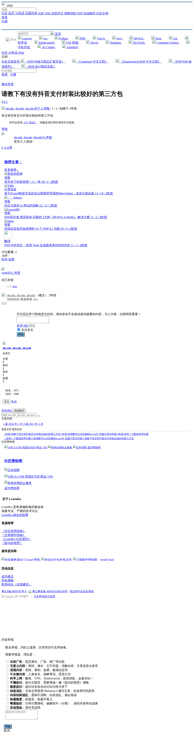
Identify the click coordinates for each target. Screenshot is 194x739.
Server (94, 42)
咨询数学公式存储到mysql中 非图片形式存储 (89, 434)
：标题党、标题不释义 (31, 699)
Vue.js (101, 38)
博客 (7, 177)
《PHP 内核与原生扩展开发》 (44, 61)
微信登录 (8, 84)
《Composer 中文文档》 (92, 61)
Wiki (21, 52)
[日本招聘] (80, 447)
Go (45, 38)
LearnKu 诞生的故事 (15, 515)
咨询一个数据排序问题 (133, 434)
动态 (11, 13)
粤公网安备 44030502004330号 (50, 591)
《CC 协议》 (29, 122)
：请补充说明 (25, 707)
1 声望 (16, 272)
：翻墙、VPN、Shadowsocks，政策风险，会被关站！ (51, 678)
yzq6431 (7, 272)
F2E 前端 (72, 42)
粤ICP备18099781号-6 (14, 591)
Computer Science (167, 42)
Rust (158, 38)
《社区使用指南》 (14, 531)
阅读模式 (19, 410)
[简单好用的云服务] (60, 447)
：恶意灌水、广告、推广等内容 (37, 661)
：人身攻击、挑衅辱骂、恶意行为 (40, 674)
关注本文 (27, 329)
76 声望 (47, 137)
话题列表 (31, 13)
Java (119, 38)
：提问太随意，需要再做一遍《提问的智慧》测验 (49, 682)
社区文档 (102, 13)
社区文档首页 (11, 61)
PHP (82, 38)
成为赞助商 (94, 447)
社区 (5, 13)
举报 (4, 303)
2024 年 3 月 (13, 424)
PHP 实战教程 (86, 13)
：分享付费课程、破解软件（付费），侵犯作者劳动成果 (54, 703)
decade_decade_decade (28, 137)
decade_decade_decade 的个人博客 (27, 108)
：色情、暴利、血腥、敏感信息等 (39, 670)
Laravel (27, 38)
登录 (5, 17)
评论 (15, 286)
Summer (9, 596)
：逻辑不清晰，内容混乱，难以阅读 (43, 695)
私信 (14, 401)
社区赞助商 (13, 461)
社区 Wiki (44, 13)
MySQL (139, 38)
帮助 (32, 325)
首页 (57, 33)
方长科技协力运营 (44, 596)
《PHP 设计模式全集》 (40, 66)
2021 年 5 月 (33, 424)
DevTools (139, 42)
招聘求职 (70, 13)
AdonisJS (72, 47)
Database (115, 42)
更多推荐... (11, 169)
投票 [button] (11, 259)
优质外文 (57, 13)
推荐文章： (13, 162)
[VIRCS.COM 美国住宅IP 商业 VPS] (26, 447)
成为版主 (8, 576)
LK (175, 38)
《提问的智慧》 (12, 543)
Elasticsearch (46, 42)
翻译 (7, 241)
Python (63, 38)
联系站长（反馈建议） (17, 584)
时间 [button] (5, 259)
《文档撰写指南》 (14, 535)
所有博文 (7, 410)
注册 (5, 21)
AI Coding (48, 47)
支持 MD (23, 325)
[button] (38, 415)
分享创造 (10, 189)
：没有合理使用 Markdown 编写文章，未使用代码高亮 (52, 690)
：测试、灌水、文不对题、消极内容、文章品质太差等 (54, 665)
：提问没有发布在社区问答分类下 (39, 686)
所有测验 (8, 580)
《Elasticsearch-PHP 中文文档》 (140, 61)
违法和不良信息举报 (82, 591)
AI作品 (20, 13)
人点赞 (7, 147)
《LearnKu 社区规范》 (16, 539)
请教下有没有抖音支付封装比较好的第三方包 (32, 434)
